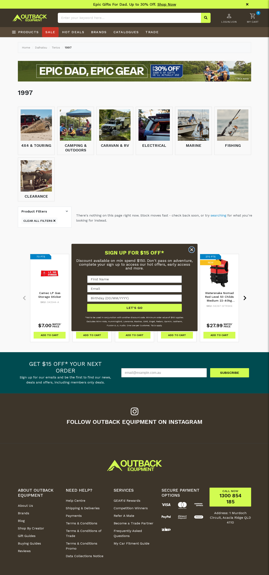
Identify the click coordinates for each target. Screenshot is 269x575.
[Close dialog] (191, 249)
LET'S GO (134, 308)
